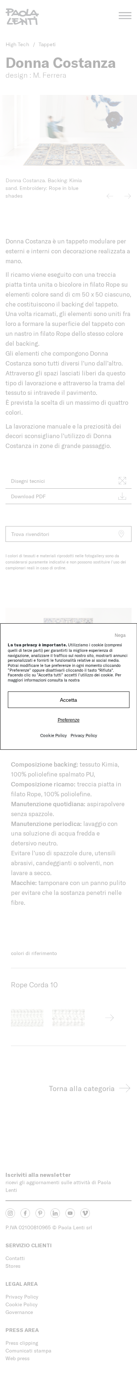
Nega (120, 635)
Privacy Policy (84, 735)
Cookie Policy (53, 735)
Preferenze (69, 720)
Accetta (68, 700)
